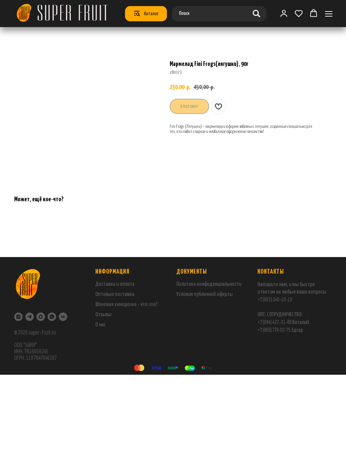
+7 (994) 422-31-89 (274, 322)
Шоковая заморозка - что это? (126, 304)
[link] (284, 13)
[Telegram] (29, 317)
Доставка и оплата (114, 284)
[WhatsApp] (52, 317)
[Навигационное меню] (328, 13)
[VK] (63, 317)
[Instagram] (18, 317)
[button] (299, 13)
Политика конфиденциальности (208, 284)
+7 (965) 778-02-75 (274, 329)
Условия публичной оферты (204, 294)
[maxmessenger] (40, 317)
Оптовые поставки (114, 294)
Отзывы (103, 315)
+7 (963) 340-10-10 (274, 299)
